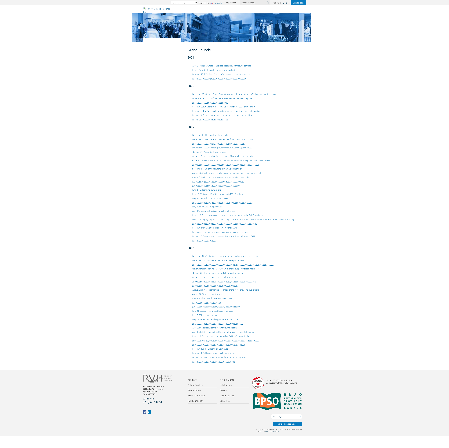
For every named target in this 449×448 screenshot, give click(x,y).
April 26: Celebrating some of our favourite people (214, 327)
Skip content (231, 3)
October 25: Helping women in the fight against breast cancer (219, 273)
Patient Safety (194, 390)
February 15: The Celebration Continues (210, 348)
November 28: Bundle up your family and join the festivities (218, 143)
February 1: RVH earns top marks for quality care (213, 353)
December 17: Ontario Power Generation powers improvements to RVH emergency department (234, 94)
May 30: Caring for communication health (210, 198)
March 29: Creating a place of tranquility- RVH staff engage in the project (224, 336)
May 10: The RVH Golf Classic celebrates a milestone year (217, 323)
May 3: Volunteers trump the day (206, 206)
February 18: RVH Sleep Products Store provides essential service (221, 74)
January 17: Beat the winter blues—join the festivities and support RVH (223, 236)
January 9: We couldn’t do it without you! (210, 119)
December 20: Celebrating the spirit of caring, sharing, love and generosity (225, 256)
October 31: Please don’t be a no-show (209, 152)
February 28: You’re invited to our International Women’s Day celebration (224, 223)
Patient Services (195, 385)
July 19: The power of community (206, 302)
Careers (223, 390)
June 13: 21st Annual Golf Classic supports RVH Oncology (217, 194)
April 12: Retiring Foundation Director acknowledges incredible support (223, 332)
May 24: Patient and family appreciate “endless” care (215, 319)
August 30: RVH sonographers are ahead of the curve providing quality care (225, 289)
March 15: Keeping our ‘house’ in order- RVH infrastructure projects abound (225, 340)
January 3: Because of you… (204, 240)
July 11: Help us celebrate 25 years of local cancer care (216, 185)
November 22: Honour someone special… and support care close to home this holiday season (233, 264)
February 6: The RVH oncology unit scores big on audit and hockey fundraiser (226, 111)
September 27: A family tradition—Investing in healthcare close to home (224, 281)
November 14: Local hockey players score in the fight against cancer (222, 147)
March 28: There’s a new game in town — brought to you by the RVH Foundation (227, 215)
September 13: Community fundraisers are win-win (214, 285)
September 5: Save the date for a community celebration (217, 168)
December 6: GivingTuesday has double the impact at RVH (218, 260)
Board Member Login (287, 424)
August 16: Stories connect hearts (207, 294)
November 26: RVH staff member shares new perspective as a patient (223, 98)
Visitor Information (196, 395)
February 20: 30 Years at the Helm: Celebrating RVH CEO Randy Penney (223, 106)
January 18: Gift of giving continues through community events (220, 357)
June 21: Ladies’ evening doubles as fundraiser (212, 311)
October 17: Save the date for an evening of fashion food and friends (222, 156)
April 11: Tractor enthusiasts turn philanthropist (213, 211)
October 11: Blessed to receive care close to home (214, 277)
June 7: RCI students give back (205, 315)
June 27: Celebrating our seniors (206, 189)
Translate (217, 2)
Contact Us (225, 400)
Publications (226, 385)
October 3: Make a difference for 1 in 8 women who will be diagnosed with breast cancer (231, 160)
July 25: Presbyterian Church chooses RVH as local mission (218, 181)
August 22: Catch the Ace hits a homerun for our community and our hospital (226, 173)
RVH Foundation (195, 400)
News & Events (227, 379)
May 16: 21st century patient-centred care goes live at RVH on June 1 (222, 202)
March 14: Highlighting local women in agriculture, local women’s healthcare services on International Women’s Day (243, 219)
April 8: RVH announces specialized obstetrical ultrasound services (221, 65)
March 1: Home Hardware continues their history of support (219, 344)
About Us (192, 379)
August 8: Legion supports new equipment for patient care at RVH (221, 177)
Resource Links (227, 395)
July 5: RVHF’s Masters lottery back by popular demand (216, 306)
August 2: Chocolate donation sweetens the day (213, 298)
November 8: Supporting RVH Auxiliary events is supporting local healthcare (225, 268)
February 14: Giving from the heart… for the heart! (214, 227)
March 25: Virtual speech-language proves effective (214, 70)
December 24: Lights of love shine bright (210, 135)
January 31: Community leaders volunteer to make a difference (220, 232)
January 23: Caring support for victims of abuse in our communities (222, 115)
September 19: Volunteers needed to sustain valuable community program (225, 164)
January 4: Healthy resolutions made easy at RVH (213, 361)
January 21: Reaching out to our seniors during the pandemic (219, 78)
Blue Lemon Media (272, 431)
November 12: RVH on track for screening (210, 102)
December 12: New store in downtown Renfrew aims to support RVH (222, 139)
